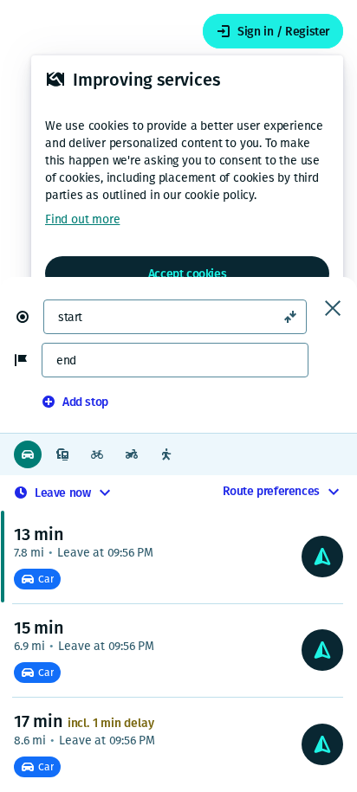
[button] (29, 316)
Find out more (82, 219)
